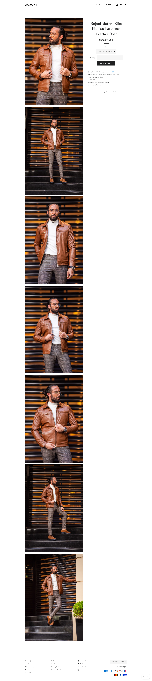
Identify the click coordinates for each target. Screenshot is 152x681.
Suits (108, 5)
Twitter (82, 664)
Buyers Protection (30, 670)
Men (98, 5)
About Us (28, 664)
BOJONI (31, 4)
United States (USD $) (117, 662)
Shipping (28, 661)
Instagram (83, 670)
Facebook (83, 661)
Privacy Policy (55, 667)
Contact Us (28, 673)
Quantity (92, 58)
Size (106, 47)
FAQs (52, 661)
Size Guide (54, 664)
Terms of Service (56, 670)
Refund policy (29, 667)
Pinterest (83, 667)
